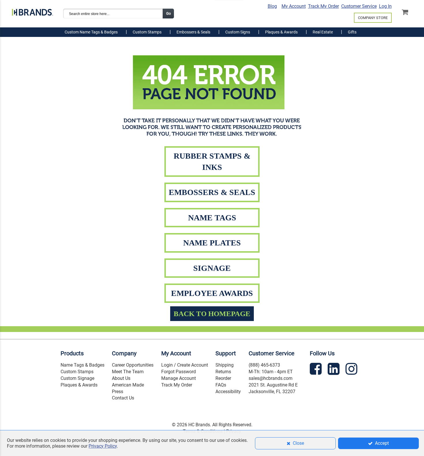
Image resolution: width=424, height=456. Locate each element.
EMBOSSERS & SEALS (212, 192)
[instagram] (352, 370)
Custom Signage (77, 378)
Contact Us (123, 398)
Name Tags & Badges (82, 365)
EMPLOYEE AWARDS (212, 293)
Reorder (223, 378)
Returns (223, 371)
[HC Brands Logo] (32, 10)
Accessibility (228, 391)
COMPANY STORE (373, 18)
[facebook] (316, 370)
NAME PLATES (212, 242)
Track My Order (323, 6)
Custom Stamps (77, 371)
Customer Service (359, 6)
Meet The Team (128, 371)
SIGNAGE (212, 268)
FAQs (220, 385)
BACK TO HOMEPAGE (212, 314)
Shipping (224, 365)
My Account (294, 6)
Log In (385, 6)
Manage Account (178, 378)
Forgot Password (178, 371)
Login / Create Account (184, 365)
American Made (128, 385)
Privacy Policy (103, 446)
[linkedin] (334, 370)
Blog (272, 6)
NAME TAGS (212, 217)
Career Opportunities (132, 365)
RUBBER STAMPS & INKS (212, 161)
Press (117, 391)
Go (168, 13)
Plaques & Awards (79, 385)
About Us (121, 378)
